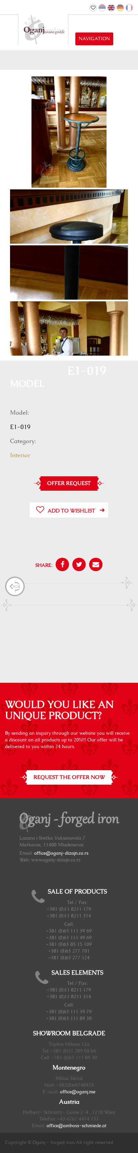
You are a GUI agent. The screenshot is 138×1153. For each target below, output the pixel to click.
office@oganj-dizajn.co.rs (61, 853)
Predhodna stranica (15, 586)
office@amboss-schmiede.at (77, 1126)
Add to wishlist (71, 510)
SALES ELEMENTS (77, 973)
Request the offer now (69, 777)
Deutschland (120, 8)
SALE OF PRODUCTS (77, 892)
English (111, 8)
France (129, 8)
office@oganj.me (77, 1092)
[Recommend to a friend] (94, 565)
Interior (20, 455)
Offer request (69, 483)
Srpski (102, 8)
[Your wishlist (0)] (93, 7)
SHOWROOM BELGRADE (69, 1034)
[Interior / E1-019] (69, 132)
